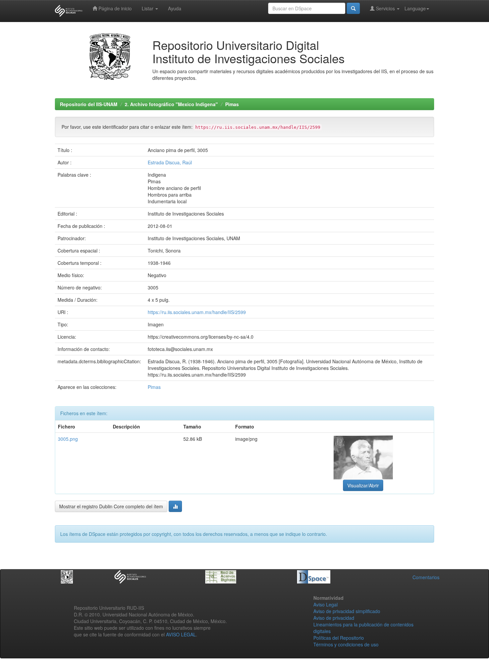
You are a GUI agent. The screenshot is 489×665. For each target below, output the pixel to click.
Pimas (232, 104)
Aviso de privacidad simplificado (346, 611)
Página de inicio (114, 8)
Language (415, 8)
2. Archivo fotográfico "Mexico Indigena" (171, 104)
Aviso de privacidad (333, 617)
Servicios (385, 8)
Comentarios (425, 577)
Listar (148, 8)
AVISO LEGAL (181, 634)
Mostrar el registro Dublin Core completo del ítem (111, 506)
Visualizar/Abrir (363, 485)
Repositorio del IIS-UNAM (88, 104)
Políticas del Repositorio (338, 637)
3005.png (68, 438)
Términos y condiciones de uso (346, 644)
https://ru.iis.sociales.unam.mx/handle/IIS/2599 (197, 312)
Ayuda (174, 8)
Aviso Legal (325, 604)
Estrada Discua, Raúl (170, 162)
